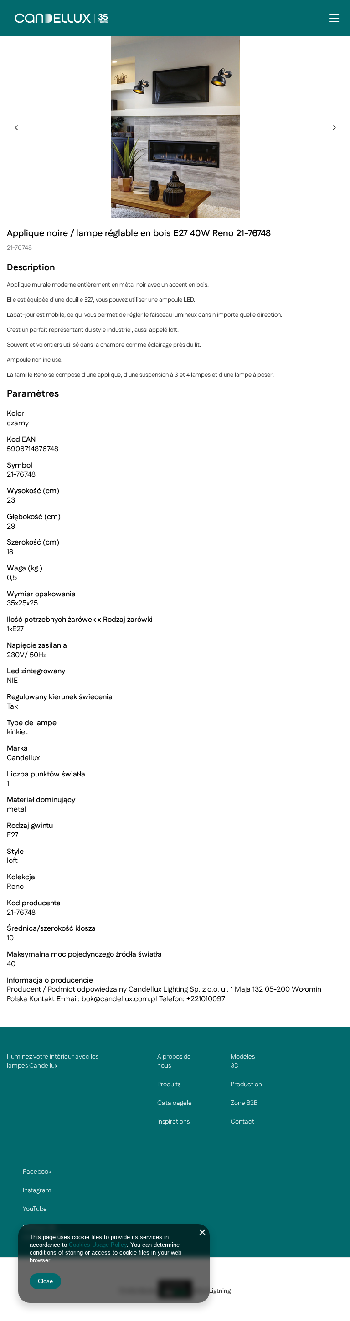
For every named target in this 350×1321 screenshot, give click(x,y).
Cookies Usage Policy (98, 1244)
